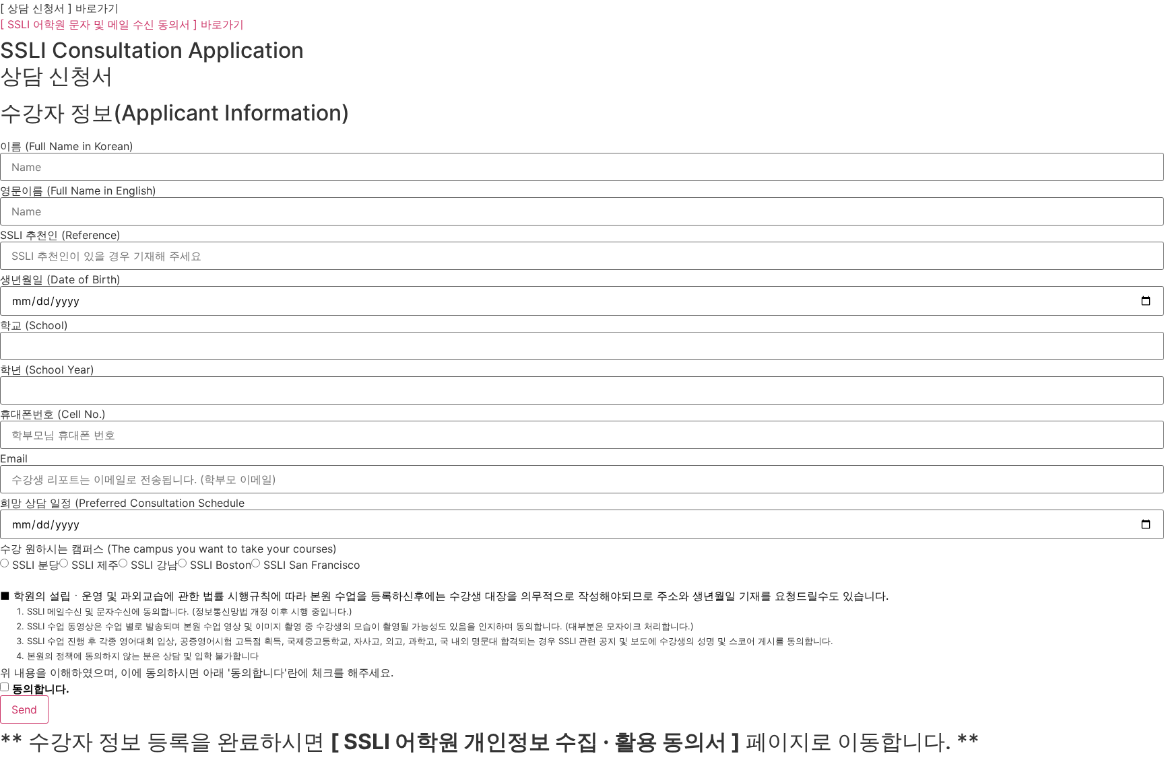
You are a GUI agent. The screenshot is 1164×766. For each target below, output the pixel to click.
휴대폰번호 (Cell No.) (53, 414)
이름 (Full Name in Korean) (66, 146)
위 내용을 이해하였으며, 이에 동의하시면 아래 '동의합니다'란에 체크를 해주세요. (196, 672)
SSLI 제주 (95, 564)
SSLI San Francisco (311, 564)
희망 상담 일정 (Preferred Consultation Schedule (122, 502)
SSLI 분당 (35, 564)
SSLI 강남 (154, 564)
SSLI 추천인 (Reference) (60, 235)
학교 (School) (34, 325)
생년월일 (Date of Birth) (60, 279)
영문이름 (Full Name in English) (78, 190)
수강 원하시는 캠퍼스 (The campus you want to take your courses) (168, 548)
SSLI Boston (220, 564)
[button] (59, 8)
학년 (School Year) (47, 369)
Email (14, 458)
